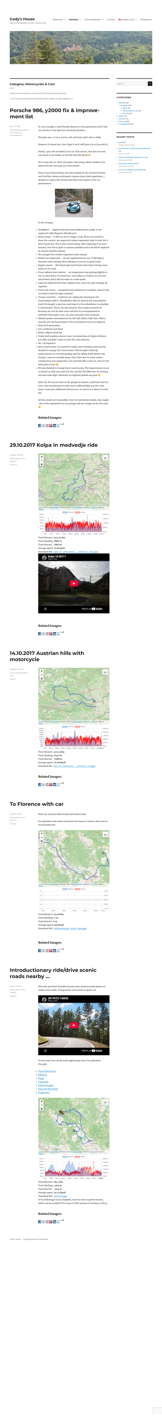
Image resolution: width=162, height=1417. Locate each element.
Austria (13, 673)
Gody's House (22, 19)
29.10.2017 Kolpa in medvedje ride (54, 445)
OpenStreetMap (54, 507)
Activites (73, 19)
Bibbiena (42, 1074)
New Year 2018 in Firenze (129, 164)
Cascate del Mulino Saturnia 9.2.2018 (133, 157)
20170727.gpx (60, 1196)
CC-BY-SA (93, 507)
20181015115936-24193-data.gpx (70, 928)
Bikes (125, 108)
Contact (111, 19)
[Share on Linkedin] (54, 425)
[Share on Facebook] (39, 425)
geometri (122, 142)
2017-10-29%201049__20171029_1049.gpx (75, 551)
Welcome (58, 19)
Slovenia (17, 133)
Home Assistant (93, 19)
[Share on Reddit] (47, 425)
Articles (122, 103)
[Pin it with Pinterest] (50, 425)
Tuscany (13, 820)
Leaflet (41, 507)
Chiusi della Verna (47, 1071)
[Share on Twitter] (43, 425)
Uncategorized (16, 135)
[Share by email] (58, 425)
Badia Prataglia (45, 1085)
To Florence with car (37, 804)
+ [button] (42, 456)
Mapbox (41, 509)
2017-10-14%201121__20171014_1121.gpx (74, 766)
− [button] (42, 460)
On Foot (126, 113)
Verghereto (44, 1092)
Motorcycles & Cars (17, 458)
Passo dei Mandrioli (48, 1089)
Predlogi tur (146, 19)
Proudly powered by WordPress (35, 1239)
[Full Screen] (42, 464)
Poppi (41, 1078)
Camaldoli (43, 1082)
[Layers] (105, 457)
